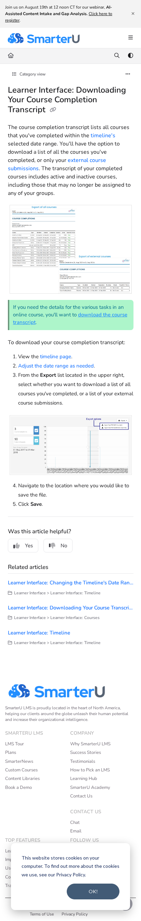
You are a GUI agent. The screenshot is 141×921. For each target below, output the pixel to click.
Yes (29, 545)
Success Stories (85, 752)
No (64, 545)
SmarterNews (19, 761)
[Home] (43, 38)
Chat (75, 822)
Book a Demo (18, 787)
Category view (32, 74)
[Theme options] (130, 55)
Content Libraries (22, 779)
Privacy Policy (75, 914)
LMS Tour (14, 744)
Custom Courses (21, 770)
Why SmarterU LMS (90, 744)
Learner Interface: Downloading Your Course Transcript (70, 607)
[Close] (133, 14)
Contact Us (81, 796)
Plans (10, 752)
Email (75, 831)
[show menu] (130, 38)
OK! (93, 891)
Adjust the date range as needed (56, 365)
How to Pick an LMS (90, 770)
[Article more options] (128, 74)
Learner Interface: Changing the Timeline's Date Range (70, 582)
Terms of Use (42, 914)
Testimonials (82, 761)
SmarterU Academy (90, 787)
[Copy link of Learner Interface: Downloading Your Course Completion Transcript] (53, 110)
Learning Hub (83, 779)
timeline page (55, 356)
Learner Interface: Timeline (39, 632)
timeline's (103, 135)
